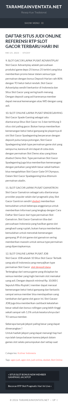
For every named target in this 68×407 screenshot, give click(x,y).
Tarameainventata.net (34, 6)
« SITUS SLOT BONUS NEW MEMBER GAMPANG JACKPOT (27, 376)
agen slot (25, 360)
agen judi (15, 360)
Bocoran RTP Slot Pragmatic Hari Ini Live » (29, 386)
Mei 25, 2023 (12, 53)
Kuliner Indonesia (27, 353)
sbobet (36, 201)
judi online (36, 360)
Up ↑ (55, 400)
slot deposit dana (41, 266)
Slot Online (56, 360)
